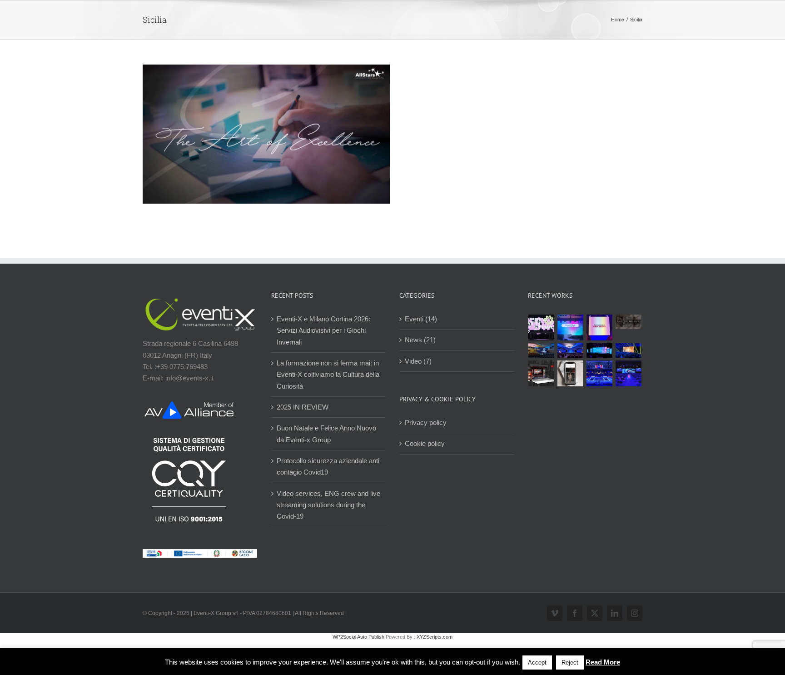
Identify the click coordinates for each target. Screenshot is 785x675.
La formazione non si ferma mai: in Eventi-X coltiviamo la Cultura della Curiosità (328, 374)
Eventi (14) (421, 319)
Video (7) (418, 361)
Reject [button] (569, 662)
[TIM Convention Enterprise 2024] (599, 350)
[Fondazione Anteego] (599, 327)
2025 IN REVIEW (302, 407)
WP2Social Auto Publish (358, 637)
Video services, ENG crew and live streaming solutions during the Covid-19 (328, 505)
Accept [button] (537, 662)
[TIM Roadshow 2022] (628, 373)
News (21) (420, 340)
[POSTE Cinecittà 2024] (628, 350)
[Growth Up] (570, 327)
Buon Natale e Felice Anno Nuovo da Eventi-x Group (326, 433)
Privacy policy (426, 422)
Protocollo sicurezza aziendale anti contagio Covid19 (328, 466)
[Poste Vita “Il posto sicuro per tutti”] (570, 350)
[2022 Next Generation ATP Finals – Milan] (599, 373)
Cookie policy (425, 443)
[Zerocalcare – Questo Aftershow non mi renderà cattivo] (541, 373)
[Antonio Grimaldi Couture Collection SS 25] (628, 321)
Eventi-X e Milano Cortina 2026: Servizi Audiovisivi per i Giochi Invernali (323, 330)
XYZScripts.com (434, 637)
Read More (603, 662)
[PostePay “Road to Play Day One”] (541, 350)
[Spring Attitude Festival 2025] (541, 327)
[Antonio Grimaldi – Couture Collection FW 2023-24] (570, 373)
